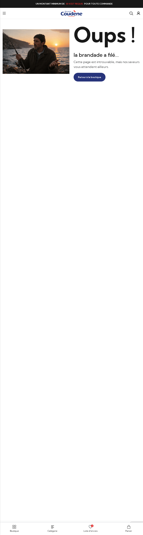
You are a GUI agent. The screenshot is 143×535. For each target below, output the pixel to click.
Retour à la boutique (89, 77)
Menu (4, 13)
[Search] (131, 13)
